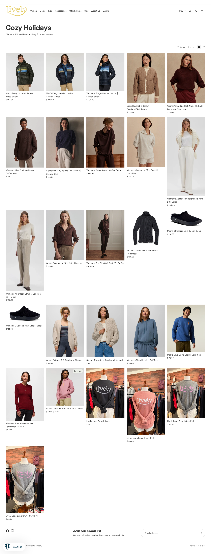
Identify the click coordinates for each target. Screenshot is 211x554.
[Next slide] (39, 71)
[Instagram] (12, 531)
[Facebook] (7, 531)
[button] (191, 47)
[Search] (190, 11)
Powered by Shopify (34, 546)
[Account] (196, 11)
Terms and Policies (197, 546)
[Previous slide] (10, 71)
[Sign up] (201, 533)
